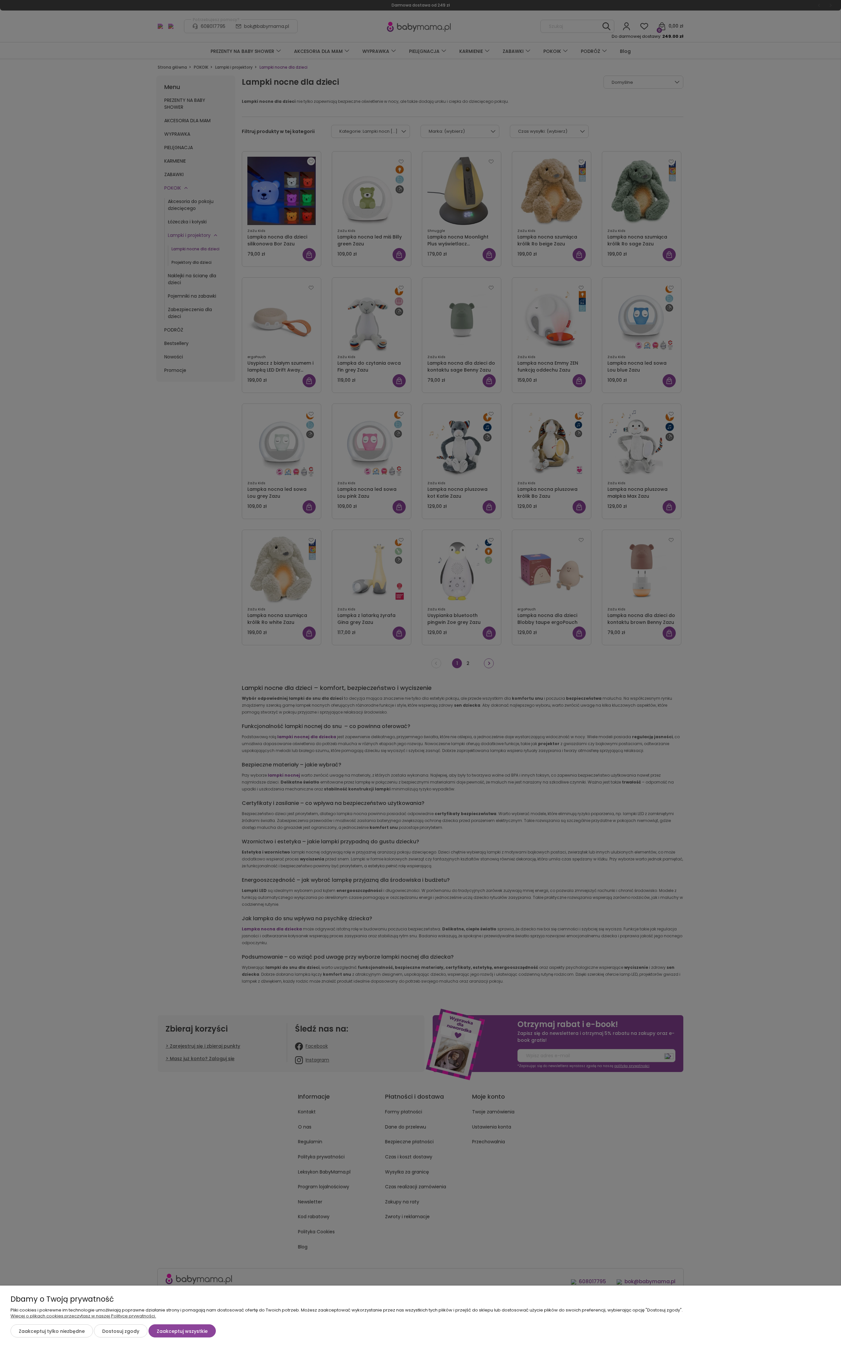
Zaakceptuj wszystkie (182, 1331)
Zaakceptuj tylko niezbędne (52, 1331)
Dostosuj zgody (120, 1331)
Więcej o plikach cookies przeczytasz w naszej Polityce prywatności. (83, 1316)
